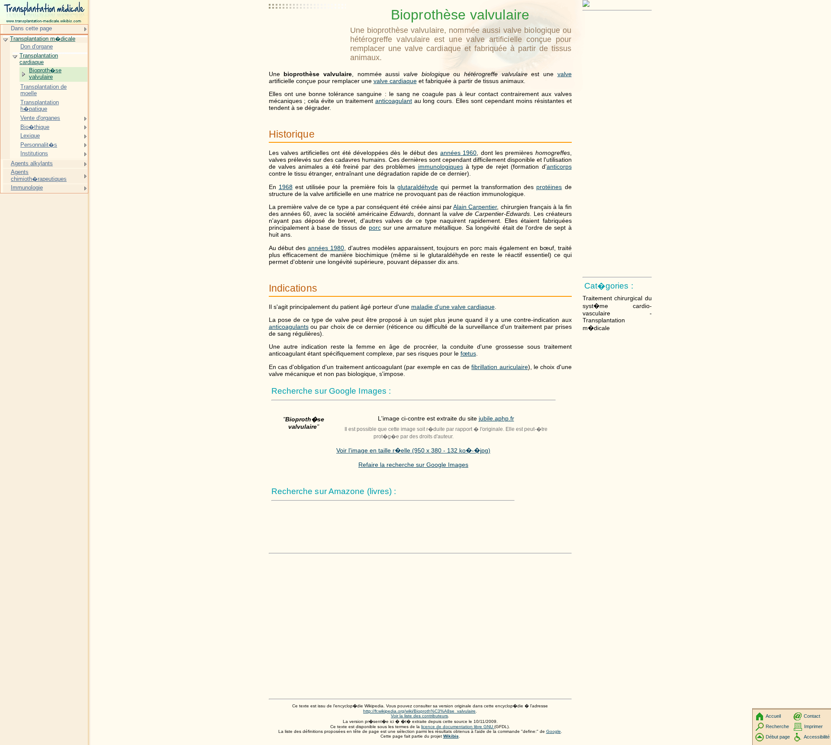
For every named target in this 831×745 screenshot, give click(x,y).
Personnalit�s (38, 144)
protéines (549, 186)
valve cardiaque (395, 80)
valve (564, 74)
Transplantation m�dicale (42, 38)
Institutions (34, 153)
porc (375, 227)
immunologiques (440, 166)
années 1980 (326, 247)
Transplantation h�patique (39, 105)
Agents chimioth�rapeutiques (39, 175)
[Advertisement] (308, 28)
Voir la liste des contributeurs (419, 715)
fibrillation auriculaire (499, 366)
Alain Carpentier (475, 206)
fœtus (468, 353)
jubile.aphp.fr (496, 418)
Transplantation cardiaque (38, 59)
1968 (286, 186)
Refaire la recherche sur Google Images (413, 464)
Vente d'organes (40, 118)
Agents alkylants (32, 163)
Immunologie (27, 187)
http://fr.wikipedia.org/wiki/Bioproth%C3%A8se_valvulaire (419, 711)
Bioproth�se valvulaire (45, 73)
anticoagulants (289, 326)
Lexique (30, 135)
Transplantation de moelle (43, 90)
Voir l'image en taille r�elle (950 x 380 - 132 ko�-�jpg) (413, 450)
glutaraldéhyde (417, 186)
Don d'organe (36, 46)
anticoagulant (393, 100)
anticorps (559, 166)
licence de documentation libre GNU (457, 726)
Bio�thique (34, 127)
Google (553, 731)
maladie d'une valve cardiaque (453, 306)
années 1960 (458, 152)
